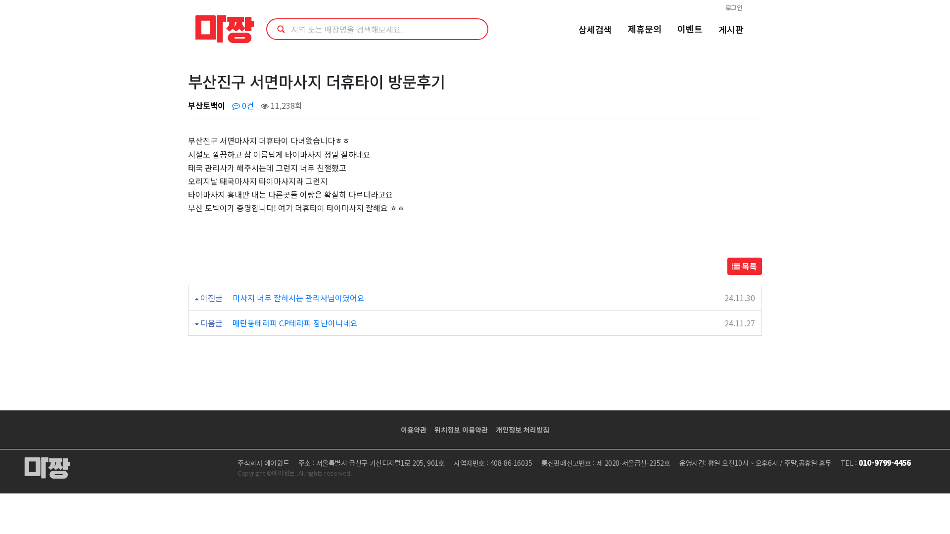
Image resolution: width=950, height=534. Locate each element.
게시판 (731, 29)
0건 (247, 105)
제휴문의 (645, 28)
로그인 (734, 7)
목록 (748, 266)
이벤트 (690, 28)
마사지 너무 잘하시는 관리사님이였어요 (299, 298)
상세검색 (595, 29)
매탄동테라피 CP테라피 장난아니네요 (295, 323)
